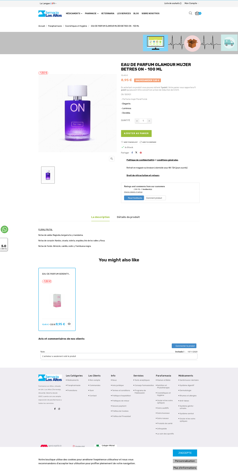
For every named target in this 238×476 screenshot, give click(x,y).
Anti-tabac (184, 401)
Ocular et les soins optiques (165, 401)
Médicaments (73, 380)
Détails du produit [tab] (128, 217)
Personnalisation (185, 461)
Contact (93, 396)
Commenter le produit (185, 345)
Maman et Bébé (163, 380)
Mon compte (95, 380)
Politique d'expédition (121, 396)
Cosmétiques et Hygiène (164, 394)
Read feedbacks (134, 197)
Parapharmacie (73, 385)
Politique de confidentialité (140, 160)
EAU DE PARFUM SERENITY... (56, 274)
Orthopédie (162, 429)
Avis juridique (118, 385)
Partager (132, 153)
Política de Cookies (120, 411)
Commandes (95, 385)
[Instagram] (60, 409)
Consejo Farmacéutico (144, 385)
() (172, 3)
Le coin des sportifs (165, 434)
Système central (187, 413)
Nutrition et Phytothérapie (163, 386)
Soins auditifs (163, 408)
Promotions (72, 390)
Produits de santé (164, 423)
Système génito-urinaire (187, 407)
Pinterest (141, 153)
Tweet (136, 152)
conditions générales (167, 160)
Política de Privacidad (121, 416)
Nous (114, 380)
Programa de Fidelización (140, 391)
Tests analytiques (142, 380)
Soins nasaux (163, 418)
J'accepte (185, 452)
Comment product (154, 197)
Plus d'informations (184, 467)
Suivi (92, 390)
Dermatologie (185, 390)
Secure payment (119, 406)
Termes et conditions (121, 390)
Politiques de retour (120, 401)
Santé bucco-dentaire (189, 380)
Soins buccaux (163, 413)
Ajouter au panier (136, 133)
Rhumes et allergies (188, 396)
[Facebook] (55, 409)
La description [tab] (100, 217)
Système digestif (187, 385)
